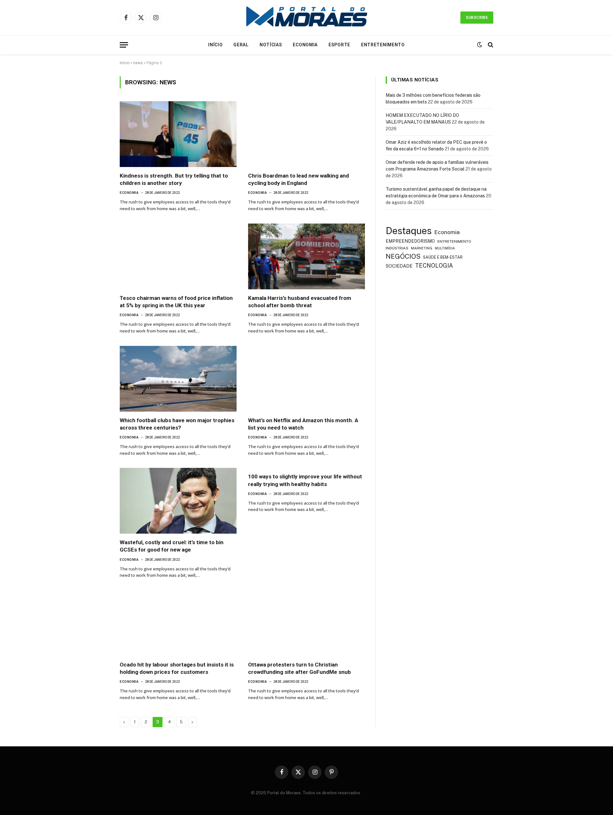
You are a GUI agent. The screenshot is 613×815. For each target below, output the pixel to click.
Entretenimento (383, 44)
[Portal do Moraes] (306, 17)
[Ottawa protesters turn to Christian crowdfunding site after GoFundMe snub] (306, 623)
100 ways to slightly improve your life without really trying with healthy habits (305, 480)
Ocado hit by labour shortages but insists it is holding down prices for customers (177, 668)
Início (215, 44)
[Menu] (124, 45)
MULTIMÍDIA (445, 248)
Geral (241, 44)
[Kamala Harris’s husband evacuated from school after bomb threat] (306, 256)
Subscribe (477, 17)
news (138, 63)
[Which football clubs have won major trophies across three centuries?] (178, 379)
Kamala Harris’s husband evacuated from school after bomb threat (299, 301)
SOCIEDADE (399, 266)
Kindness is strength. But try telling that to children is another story (174, 179)
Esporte (339, 44)
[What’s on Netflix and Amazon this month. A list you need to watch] (306, 379)
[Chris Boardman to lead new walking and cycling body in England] (306, 134)
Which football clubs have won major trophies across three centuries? (177, 424)
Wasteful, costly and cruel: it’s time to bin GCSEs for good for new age (171, 546)
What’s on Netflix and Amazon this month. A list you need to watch (303, 424)
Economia (305, 44)
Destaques (409, 230)
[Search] (490, 45)
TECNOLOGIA (434, 265)
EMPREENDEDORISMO (410, 241)
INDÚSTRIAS (397, 248)
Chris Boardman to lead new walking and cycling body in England (298, 179)
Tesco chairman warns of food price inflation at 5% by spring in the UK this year (176, 301)
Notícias (271, 44)
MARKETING (421, 248)
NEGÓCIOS (403, 256)
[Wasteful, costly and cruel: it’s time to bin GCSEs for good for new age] (178, 501)
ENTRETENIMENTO (454, 241)
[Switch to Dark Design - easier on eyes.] (479, 45)
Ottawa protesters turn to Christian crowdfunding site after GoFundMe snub (299, 668)
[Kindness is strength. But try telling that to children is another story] (178, 134)
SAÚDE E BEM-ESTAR (443, 257)
